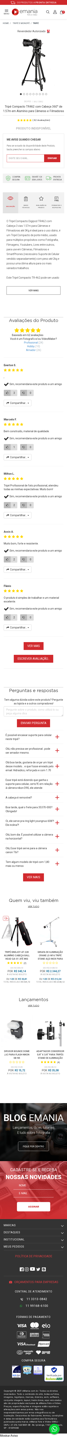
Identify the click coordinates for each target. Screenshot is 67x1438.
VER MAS (33, 646)
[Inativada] (16, 1372)
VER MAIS (33, 877)
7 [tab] (40, 94)
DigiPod (27, 101)
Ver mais (33, 290)
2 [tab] (24, 94)
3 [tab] (27, 94)
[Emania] (24, 12)
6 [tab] (37, 94)
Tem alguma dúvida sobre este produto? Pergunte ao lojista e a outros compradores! (33, 701)
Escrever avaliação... (33, 658)
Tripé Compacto (18, 221)
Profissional (31, 342)
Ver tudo (33, 907)
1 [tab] (21, 94)
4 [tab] (30, 94)
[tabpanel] (33, 69)
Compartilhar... (18, 403)
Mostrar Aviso (9, 1435)
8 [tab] (43, 94)
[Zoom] (33, 68)
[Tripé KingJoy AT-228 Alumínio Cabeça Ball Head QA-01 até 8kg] (16, 932)
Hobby (31, 346)
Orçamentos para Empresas (36, 1282)
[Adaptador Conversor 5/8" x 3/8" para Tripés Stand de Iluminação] (50, 1031)
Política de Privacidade (33, 1256)
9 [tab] (46, 94)
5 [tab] (33, 94)
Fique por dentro (33, 1146)
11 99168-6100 (36, 1306)
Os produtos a (36, 2)
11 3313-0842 (36, 1299)
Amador (31, 350)
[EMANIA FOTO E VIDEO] (6, 23)
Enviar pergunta (33, 723)
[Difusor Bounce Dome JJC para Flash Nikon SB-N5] (16, 1031)
